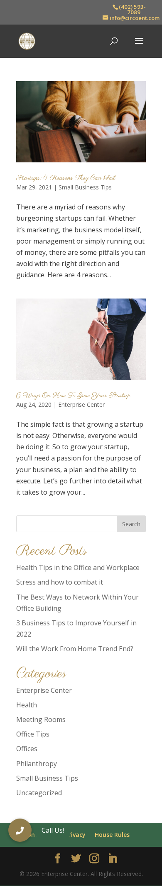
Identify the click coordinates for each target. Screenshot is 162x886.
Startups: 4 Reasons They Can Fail (65, 178)
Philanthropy (36, 763)
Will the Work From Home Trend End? (74, 648)
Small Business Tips (85, 187)
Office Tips (32, 734)
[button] (20, 830)
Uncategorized (39, 792)
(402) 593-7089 (132, 9)
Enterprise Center (81, 404)
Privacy (75, 835)
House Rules (112, 835)
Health (26, 704)
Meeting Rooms (41, 719)
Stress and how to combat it (59, 582)
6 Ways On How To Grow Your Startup (73, 395)
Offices (26, 748)
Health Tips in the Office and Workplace (78, 567)
